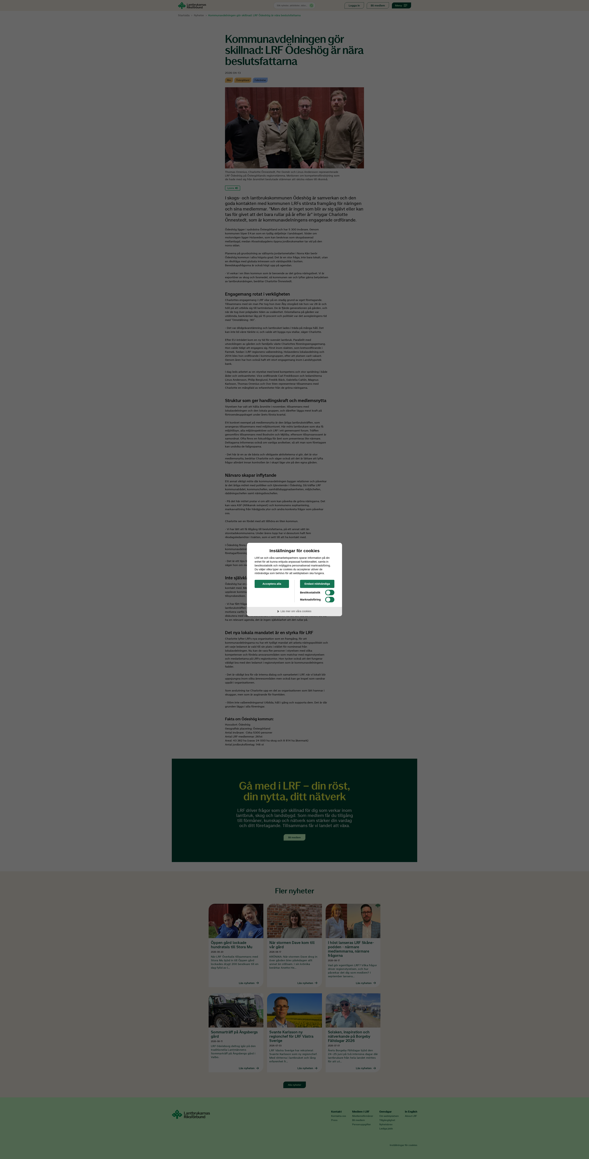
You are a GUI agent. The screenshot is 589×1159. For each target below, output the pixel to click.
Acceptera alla (271, 583)
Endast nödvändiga (317, 583)
